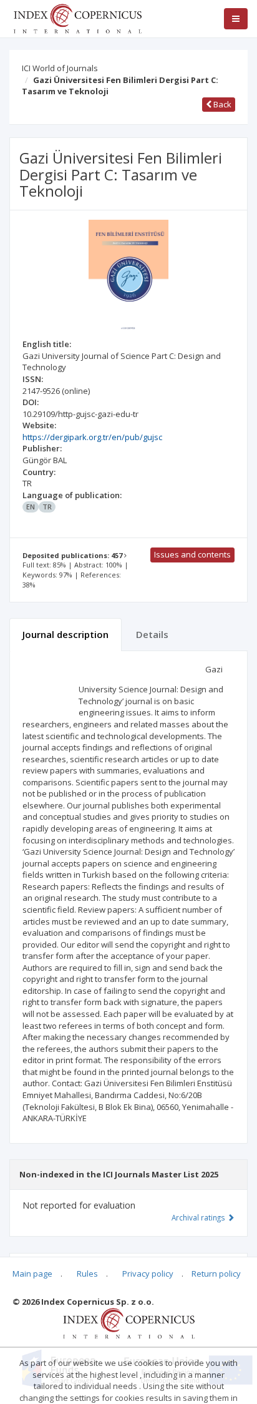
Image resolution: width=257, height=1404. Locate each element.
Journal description (65, 634)
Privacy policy (147, 1273)
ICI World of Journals (60, 68)
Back (221, 104)
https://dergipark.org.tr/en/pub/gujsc (92, 437)
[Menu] (236, 18)
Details (152, 634)
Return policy (216, 1273)
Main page (32, 1273)
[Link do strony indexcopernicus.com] (129, 1322)
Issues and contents (192, 554)
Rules (87, 1273)
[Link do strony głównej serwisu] (77, 17)
